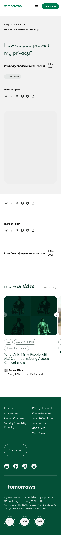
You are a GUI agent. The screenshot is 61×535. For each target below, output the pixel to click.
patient (18, 24)
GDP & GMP (38, 428)
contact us (50, 6)
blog (6, 24)
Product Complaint (14, 418)
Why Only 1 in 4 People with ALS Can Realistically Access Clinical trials (26, 358)
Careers (8, 408)
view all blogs (50, 287)
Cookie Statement (41, 413)
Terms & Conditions (42, 418)
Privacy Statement (42, 408)
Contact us (15, 449)
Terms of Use (39, 423)
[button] (56, 314)
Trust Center (39, 433)
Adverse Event (11, 413)
